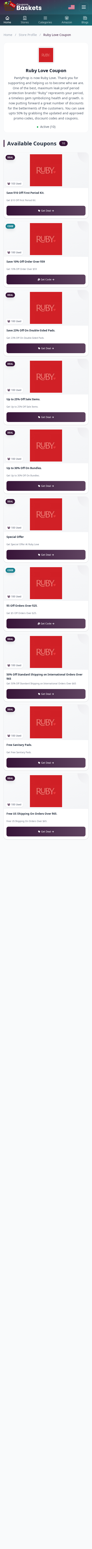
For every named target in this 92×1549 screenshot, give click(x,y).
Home (8, 35)
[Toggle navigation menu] (83, 7)
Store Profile (28, 35)
